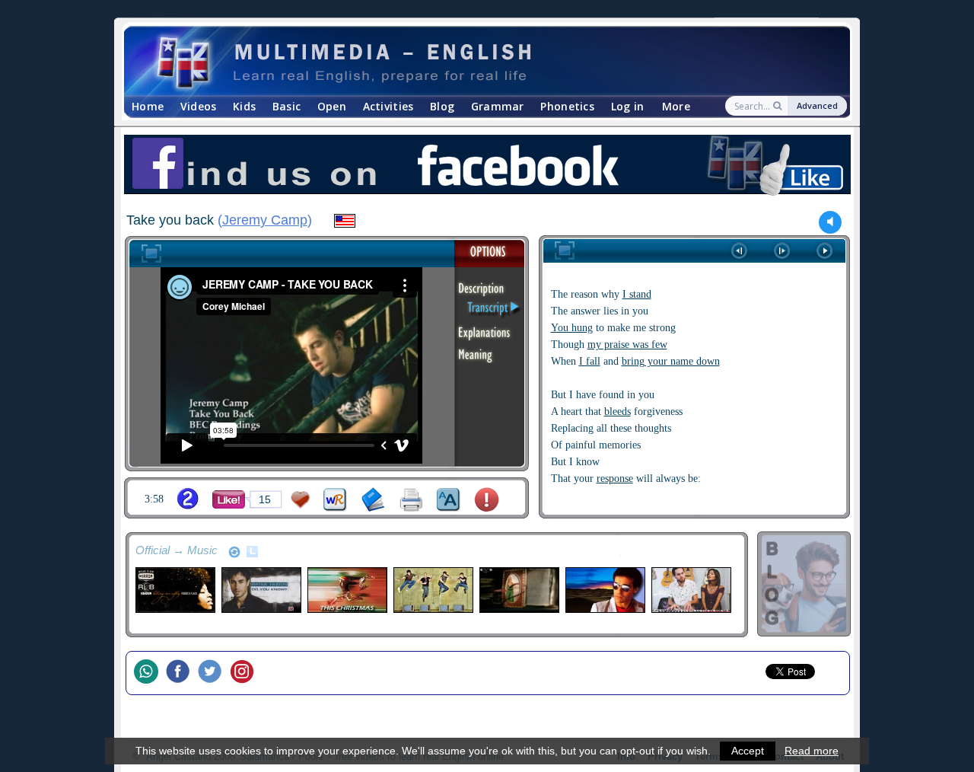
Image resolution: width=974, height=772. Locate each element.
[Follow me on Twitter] (214, 673)
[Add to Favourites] (300, 499)
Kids (244, 106)
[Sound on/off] (830, 222)
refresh (234, 552)
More (676, 106)
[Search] (779, 105)
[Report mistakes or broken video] (486, 499)
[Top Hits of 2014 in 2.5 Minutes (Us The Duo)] (690, 590)
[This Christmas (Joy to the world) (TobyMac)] (346, 590)
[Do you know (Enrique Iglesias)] (260, 590)
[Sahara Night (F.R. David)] (604, 590)
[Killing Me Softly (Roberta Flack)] (174, 590)
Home (148, 106)
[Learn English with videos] (473, 61)
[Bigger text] (448, 500)
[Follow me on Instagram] (246, 673)
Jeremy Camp (264, 220)
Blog (442, 106)
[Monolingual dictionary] (373, 499)
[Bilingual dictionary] (335, 500)
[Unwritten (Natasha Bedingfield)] (518, 590)
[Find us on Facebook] (487, 166)
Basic (286, 106)
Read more (812, 751)
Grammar (497, 106)
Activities (388, 106)
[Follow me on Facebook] (182, 673)
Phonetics (567, 106)
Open (331, 106)
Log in (628, 106)
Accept (747, 751)
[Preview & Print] (411, 500)
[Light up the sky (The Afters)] (432, 590)
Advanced (817, 105)
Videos (198, 106)
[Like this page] (228, 499)
